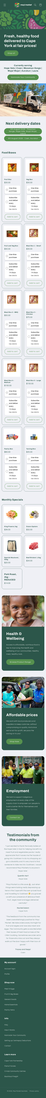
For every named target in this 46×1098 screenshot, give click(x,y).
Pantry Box (8, 449)
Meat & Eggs (9, 989)
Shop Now (14, 741)
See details (13, 209)
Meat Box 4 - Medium (9, 381)
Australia (24, 1091)
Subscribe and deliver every (13, 200)
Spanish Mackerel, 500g (11, 558)
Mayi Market (17, 1091)
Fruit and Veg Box (11, 246)
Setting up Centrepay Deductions (17, 1040)
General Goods (10, 999)
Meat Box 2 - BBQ (11, 312)
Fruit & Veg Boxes (11, 994)
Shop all (11, 53)
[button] (4, 5)
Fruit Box (8, 179)
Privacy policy (34, 1091)
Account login (9, 969)
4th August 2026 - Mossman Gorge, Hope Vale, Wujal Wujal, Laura (23, 131)
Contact (7, 1046)
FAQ (6, 1025)
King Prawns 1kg (10, 526)
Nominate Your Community (23, 77)
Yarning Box (31, 449)
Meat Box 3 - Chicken (31, 313)
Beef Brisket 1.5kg (33, 557)
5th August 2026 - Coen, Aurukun (23, 138)
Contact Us (15, 817)
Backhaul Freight (11, 1076)
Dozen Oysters (32, 526)
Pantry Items (9, 1010)
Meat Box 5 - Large (33, 380)
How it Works (9, 1030)
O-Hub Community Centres (15, 1071)
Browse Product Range (20, 662)
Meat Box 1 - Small (33, 246)
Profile (6, 974)
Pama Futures (10, 1066)
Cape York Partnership (13, 1061)
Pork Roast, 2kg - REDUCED (10, 577)
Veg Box (29, 179)
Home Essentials (11, 1005)
